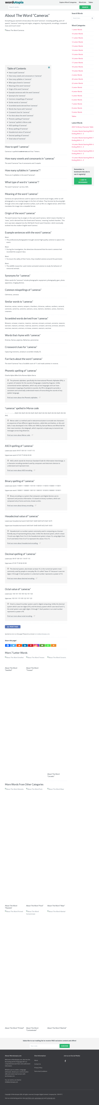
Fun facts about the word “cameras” (21, 116)
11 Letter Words (77, 38)
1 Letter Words (77, 30)
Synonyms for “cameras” (17, 96)
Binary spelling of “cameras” (18, 129)
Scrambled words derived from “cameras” (23, 106)
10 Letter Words (77, 34)
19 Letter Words (77, 71)
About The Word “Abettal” (57, 1028)
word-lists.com (29, 1098)
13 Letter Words (77, 46)
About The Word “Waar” (56, 906)
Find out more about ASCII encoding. (19, 470)
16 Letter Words (77, 58)
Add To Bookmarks (83, 181)
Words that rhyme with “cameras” (20, 109)
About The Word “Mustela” (11, 907)
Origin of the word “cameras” (19, 89)
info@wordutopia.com (11, 1082)
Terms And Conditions (40, 1071)
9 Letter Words (77, 112)
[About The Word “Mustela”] (14, 846)
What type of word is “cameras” (19, 83)
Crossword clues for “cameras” (19, 112)
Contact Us (37, 1064)
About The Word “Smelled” (11, 669)
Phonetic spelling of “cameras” (19, 119)
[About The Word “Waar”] (57, 846)
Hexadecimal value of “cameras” (20, 132)
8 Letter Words (77, 108)
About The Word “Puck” (34, 906)
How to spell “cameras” (17, 73)
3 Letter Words (77, 87)
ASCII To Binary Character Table (82, 127)
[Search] (92, 18)
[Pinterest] (30, 645)
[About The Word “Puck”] (35, 846)
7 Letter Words (77, 104)
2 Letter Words (77, 75)
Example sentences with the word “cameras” (24, 92)
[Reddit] (19, 645)
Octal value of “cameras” (17, 139)
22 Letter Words (77, 83)
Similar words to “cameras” (18, 102)
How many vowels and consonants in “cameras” (25, 76)
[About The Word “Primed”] (14, 968)
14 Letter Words (77, 50)
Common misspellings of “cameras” (21, 99)
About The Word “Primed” (14, 1028)
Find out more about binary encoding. (20, 506)
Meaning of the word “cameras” (19, 86)
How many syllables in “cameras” (20, 79)
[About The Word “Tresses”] (35, 661)
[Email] (42, 645)
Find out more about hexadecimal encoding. (22, 543)
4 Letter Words (77, 91)
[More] (53, 645)
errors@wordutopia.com (42, 634)
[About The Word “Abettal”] (57, 968)
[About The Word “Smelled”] (14, 661)
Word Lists (82, 2)
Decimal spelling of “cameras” (19, 135)
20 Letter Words (77, 79)
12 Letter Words (77, 42)
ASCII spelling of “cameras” (18, 125)
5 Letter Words (77, 96)
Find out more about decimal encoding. (21, 578)
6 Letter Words (77, 100)
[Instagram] (36, 645)
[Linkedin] (25, 645)
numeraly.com (51, 1098)
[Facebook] (8, 645)
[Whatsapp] (48, 645)
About (36, 1060)
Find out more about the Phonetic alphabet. (22, 398)
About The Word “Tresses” (32, 669)
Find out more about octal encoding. (19, 616)
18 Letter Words (77, 67)
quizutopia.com (39, 1098)
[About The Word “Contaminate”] (35, 968)
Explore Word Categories (68, 2)
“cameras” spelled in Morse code (20, 122)
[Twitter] (13, 645)
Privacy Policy (38, 1068)
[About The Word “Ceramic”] (57, 714)
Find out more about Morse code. (18, 435)
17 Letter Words (77, 63)
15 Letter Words (77, 54)
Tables (90, 2)
